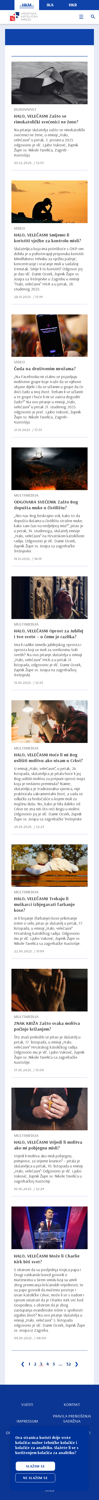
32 (68, 1364)
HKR (73, 5)
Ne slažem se (35, 1478)
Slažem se (35, 1466)
